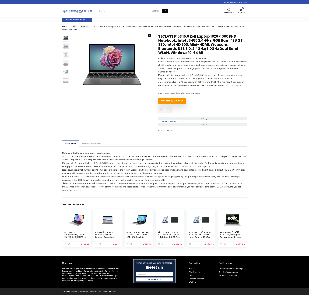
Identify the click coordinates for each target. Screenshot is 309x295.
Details (197, 93)
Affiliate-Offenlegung (228, 275)
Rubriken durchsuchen (74, 19)
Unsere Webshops (196, 278)
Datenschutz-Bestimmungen (231, 268)
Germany (172, 121)
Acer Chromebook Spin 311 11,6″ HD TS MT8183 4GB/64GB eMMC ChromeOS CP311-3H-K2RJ (137, 237)
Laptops (84, 26)
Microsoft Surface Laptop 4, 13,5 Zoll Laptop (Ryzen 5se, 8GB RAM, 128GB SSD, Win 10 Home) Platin (105, 237)
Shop (74, 26)
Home (64, 26)
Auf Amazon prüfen (172, 100)
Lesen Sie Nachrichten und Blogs (235, 2)
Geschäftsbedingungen (229, 272)
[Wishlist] (228, 10)
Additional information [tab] (91, 143)
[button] (149, 35)
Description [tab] (70, 143)
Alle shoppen (194, 272)
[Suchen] (165, 11)
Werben (192, 282)
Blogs (191, 275)
